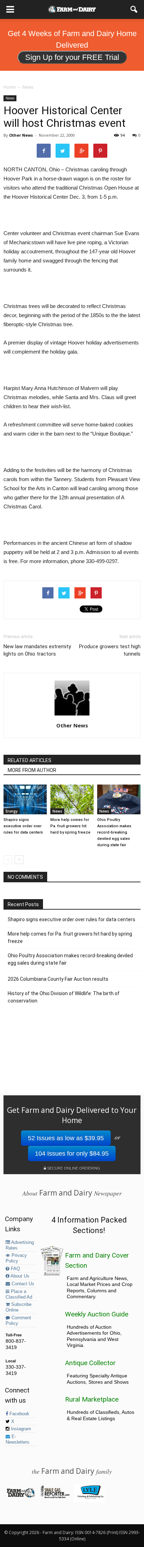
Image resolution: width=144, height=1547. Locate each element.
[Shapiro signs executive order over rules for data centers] (25, 799)
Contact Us (22, 1283)
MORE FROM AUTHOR (32, 770)
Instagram (20, 1428)
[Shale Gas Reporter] (54, 1497)
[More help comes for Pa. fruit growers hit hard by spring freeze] (72, 799)
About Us (19, 1276)
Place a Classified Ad (19, 1294)
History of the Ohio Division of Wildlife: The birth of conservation (64, 997)
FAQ (14, 1268)
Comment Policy (18, 1320)
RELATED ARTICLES (29, 760)
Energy (11, 811)
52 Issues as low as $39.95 (66, 1138)
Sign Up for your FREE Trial (72, 57)
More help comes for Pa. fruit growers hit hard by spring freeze (70, 826)
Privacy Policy (16, 1258)
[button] (134, 9)
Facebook (18, 1413)
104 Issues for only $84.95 (72, 1153)
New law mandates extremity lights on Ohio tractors (37, 650)
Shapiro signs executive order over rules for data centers (23, 826)
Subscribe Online (18, 1307)
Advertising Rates (20, 1245)
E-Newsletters (17, 1439)
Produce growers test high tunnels (110, 650)
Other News (21, 135)
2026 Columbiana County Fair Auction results (58, 979)
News (10, 98)
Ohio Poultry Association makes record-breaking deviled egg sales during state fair (114, 832)
